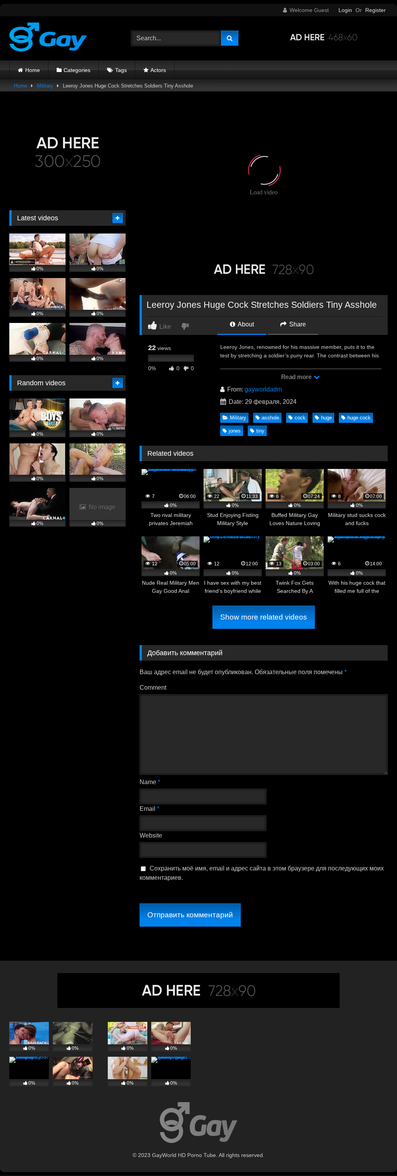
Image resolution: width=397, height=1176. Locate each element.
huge (326, 418)
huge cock (359, 418)
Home (32, 70)
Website (151, 835)
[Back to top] (372, 1153)
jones (235, 431)
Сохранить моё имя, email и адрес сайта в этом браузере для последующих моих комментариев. (262, 873)
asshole (270, 418)
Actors (158, 70)
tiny (260, 431)
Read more (297, 377)
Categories (77, 70)
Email (149, 808)
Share (297, 324)
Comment (153, 687)
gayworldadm (263, 389)
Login (345, 10)
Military (45, 86)
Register (375, 10)
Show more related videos (263, 617)
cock (300, 418)
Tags (121, 70)
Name (150, 782)
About (245, 324)
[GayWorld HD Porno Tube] (61, 38)
